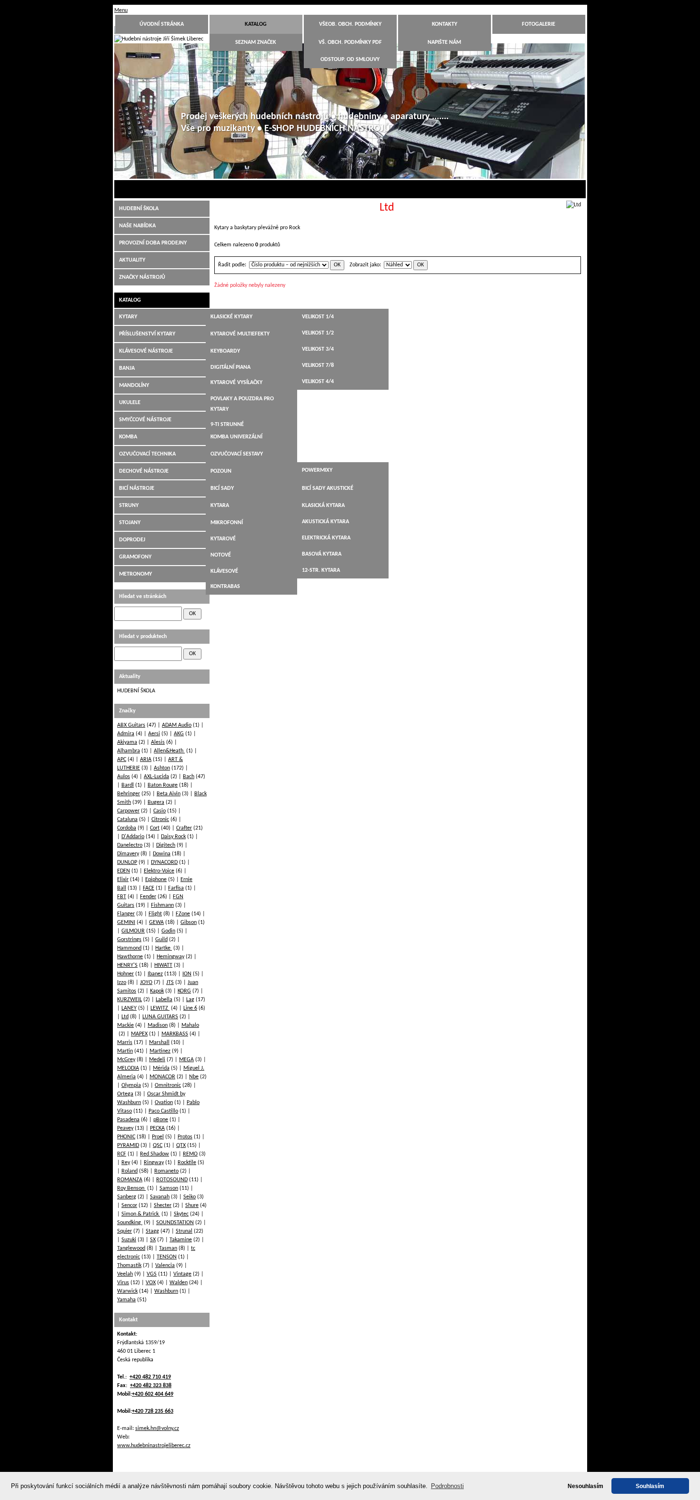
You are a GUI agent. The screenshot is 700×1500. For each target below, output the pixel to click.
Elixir (123, 879)
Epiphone (156, 879)
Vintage (182, 1274)
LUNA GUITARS (160, 1017)
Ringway (154, 1163)
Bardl (127, 785)
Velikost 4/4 (318, 382)
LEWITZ (160, 1008)
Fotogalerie (538, 24)
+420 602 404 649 (152, 1394)
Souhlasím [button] (650, 1486)
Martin (125, 1051)
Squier (124, 1231)
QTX (181, 1145)
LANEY (129, 1008)
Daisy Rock (173, 837)
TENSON (167, 1257)
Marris (124, 1042)
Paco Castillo (163, 1111)
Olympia (131, 1085)
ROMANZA (129, 1180)
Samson (169, 1188)
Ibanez (155, 974)
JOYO (146, 982)
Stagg (152, 1231)
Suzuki (128, 1240)
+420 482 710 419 (150, 1377)
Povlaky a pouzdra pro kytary (242, 404)
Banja (127, 368)
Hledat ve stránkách (142, 596)
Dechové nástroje (144, 471)
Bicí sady (222, 488)
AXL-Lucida (156, 777)
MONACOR (162, 1077)
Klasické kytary (231, 317)
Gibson (188, 922)
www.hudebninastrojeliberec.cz (153, 1446)
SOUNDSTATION (175, 1223)
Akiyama (127, 742)
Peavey (125, 1128)
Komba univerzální (236, 437)
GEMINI (126, 922)
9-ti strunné (227, 424)
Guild (161, 940)
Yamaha (126, 1300)
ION (186, 974)
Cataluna (127, 819)
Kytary (128, 317)
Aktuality (132, 260)
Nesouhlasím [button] (585, 1486)
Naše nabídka (137, 226)
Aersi (154, 734)
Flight (155, 914)
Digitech (165, 845)
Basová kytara (321, 554)
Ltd (125, 1017)
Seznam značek (255, 42)
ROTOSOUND (172, 1180)
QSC (157, 1145)
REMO (190, 1154)
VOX (151, 1283)
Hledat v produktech (143, 636)
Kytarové (223, 539)
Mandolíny (134, 385)
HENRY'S (127, 965)
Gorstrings (129, 940)
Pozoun (220, 471)
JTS (170, 982)
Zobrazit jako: (365, 265)
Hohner (125, 974)
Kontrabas (225, 586)
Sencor (129, 1205)
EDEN (123, 871)
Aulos (123, 777)
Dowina (161, 854)
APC (121, 759)
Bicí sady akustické (327, 488)
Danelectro (129, 845)
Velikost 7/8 (318, 365)
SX (153, 1240)
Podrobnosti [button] (447, 1486)
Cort (155, 828)
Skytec (181, 1214)
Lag (190, 1000)
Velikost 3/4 (318, 349)
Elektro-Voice (159, 871)
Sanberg (126, 1197)
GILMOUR (133, 931)
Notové (220, 555)
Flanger (126, 914)
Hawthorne (130, 957)
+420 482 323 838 (150, 1386)
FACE (148, 888)
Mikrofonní (226, 523)
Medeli (157, 1060)
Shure (192, 1205)
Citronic (160, 819)
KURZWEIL (129, 1000)
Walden (179, 1283)
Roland (129, 1171)
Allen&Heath (169, 751)
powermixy (317, 470)
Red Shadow (154, 1154)
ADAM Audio (176, 725)
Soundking (129, 1223)
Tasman (168, 1248)
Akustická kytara (325, 522)
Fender (148, 897)
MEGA (186, 1060)
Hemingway (170, 957)
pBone (160, 1120)
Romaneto (166, 1171)
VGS (152, 1274)
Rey (125, 1163)
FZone (183, 914)
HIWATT (163, 965)
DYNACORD (164, 862)
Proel (158, 1137)
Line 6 (190, 1008)
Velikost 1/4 (318, 317)
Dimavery (128, 854)
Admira (125, 734)
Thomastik (129, 1265)
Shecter (162, 1205)
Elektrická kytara (326, 538)
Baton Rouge (163, 785)
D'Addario (132, 837)
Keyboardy (225, 351)
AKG (179, 734)
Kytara (219, 505)
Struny (129, 505)
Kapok (157, 991)
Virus (123, 1283)
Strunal (184, 1231)
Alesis (158, 742)
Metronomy (135, 574)
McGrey (126, 1060)
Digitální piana (230, 367)
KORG (184, 991)
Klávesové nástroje (146, 351)
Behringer (128, 794)
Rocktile (187, 1163)
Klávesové (224, 571)
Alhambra (128, 751)
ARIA (145, 759)
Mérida (161, 1068)
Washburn (166, 1291)
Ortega (125, 1094)
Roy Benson (131, 1188)
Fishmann (162, 905)
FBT (121, 897)
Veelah (125, 1274)
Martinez (160, 1051)
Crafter (184, 828)
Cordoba (126, 828)
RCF (121, 1154)
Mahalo (190, 1025)
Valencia (165, 1265)
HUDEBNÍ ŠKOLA (139, 209)
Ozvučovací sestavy (236, 454)
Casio (159, 811)
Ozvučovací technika (147, 454)
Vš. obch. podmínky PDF (350, 42)
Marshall (159, 1042)
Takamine (181, 1240)
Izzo (121, 982)
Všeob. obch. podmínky (350, 24)
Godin (168, 931)
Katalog (256, 24)
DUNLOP (127, 862)
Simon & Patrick (140, 1214)
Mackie (125, 1025)
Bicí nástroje (136, 488)
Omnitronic (168, 1085)
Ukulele (129, 402)
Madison (158, 1025)
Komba (128, 437)
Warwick (127, 1291)
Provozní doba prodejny (153, 243)
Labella (164, 1000)
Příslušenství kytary (147, 334)
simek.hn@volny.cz (157, 1428)
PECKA (157, 1128)
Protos (185, 1137)
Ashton (162, 768)
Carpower (128, 811)
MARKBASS (174, 1034)
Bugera (156, 802)
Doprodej (132, 540)
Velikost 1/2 (318, 333)
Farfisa (176, 888)
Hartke (163, 948)
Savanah (160, 1197)
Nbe (194, 1077)
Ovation (164, 1102)
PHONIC (126, 1137)
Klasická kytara (323, 505)
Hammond (129, 948)
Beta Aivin (168, 794)
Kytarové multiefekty (240, 334)
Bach (188, 777)
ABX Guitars (131, 725)
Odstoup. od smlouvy (350, 59)
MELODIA (128, 1068)
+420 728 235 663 (152, 1411)
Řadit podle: (232, 265)
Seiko (189, 1197)
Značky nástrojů (142, 277)
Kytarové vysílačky (236, 382)
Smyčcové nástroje (145, 420)
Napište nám (444, 42)
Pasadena (128, 1120)
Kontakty (444, 24)
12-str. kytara (321, 570)
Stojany (129, 523)
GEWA (156, 922)
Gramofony (135, 557)
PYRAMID (128, 1145)
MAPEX (139, 1034)
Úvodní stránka (162, 24)
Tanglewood (131, 1248)
